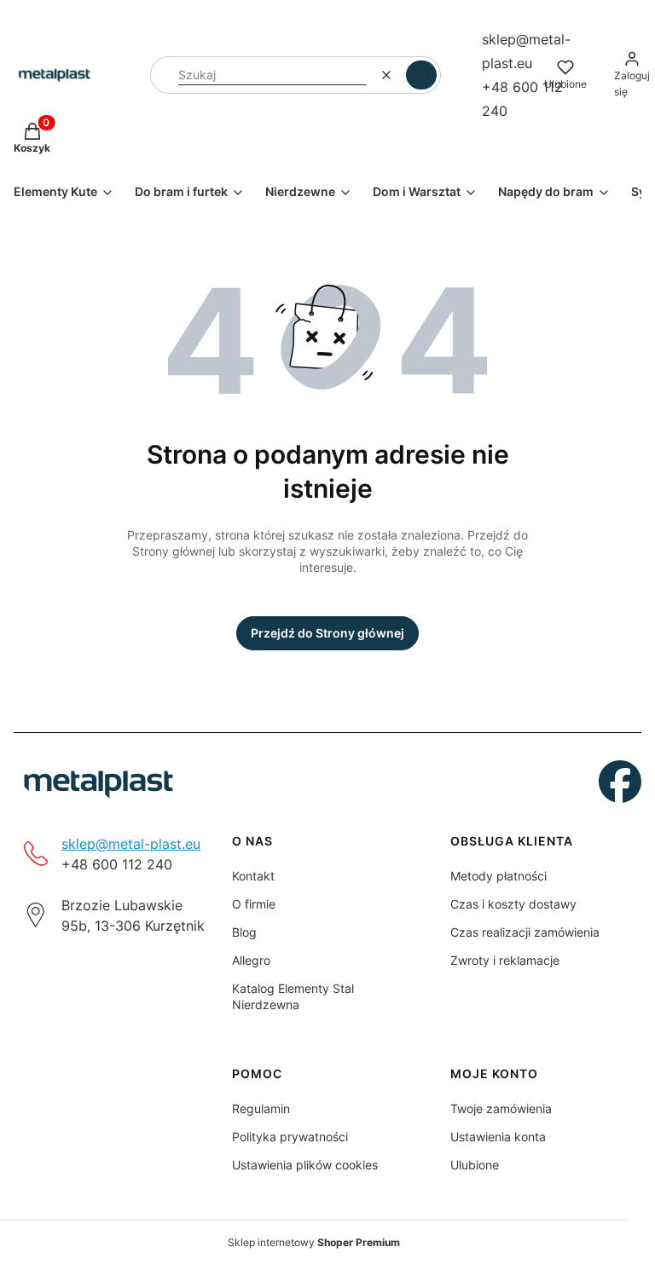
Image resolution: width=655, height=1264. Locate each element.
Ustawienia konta (498, 1136)
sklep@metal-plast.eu (130, 843)
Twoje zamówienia (501, 1108)
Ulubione (474, 1164)
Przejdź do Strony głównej (327, 633)
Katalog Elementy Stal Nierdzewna (293, 996)
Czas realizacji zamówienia (525, 932)
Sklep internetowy (314, 1242)
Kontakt (253, 876)
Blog (244, 932)
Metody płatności (498, 876)
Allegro (251, 960)
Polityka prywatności (290, 1136)
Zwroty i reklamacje (504, 960)
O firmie (253, 904)
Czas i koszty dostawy (513, 904)
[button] (421, 75)
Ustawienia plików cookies (305, 1164)
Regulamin (261, 1108)
